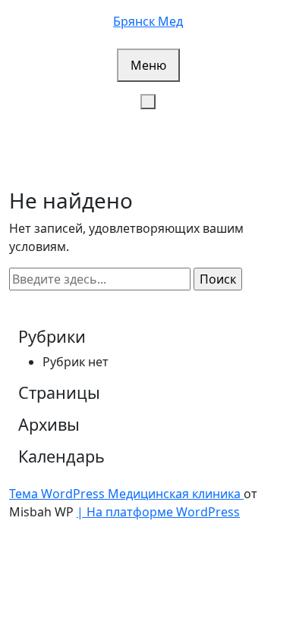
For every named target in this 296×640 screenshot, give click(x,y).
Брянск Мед (148, 21)
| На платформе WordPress (158, 512)
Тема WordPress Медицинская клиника (126, 493)
